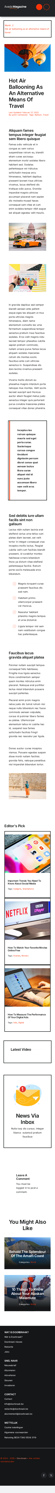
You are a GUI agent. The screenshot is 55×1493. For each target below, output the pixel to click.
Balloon (38, 115)
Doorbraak (22, 1458)
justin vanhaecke (20, 115)
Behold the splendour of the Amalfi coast (27, 1254)
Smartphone (28, 889)
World (33, 1262)
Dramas (16, 955)
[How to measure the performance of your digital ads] (27, 970)
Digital (21, 1022)
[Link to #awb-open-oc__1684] (46, 7)
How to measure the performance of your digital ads (27, 1016)
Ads (15, 1022)
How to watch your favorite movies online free (27, 949)
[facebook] (44, 1475)
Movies (25, 955)
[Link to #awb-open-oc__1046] (39, 7)
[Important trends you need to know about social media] (27, 836)
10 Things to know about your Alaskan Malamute (27, 1293)
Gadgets (17, 889)
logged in (21, 1187)
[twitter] (51, 1475)
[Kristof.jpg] (15, 5)
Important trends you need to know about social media (24, 882)
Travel (46, 115)
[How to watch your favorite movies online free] (27, 903)
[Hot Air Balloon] (27, 45)
